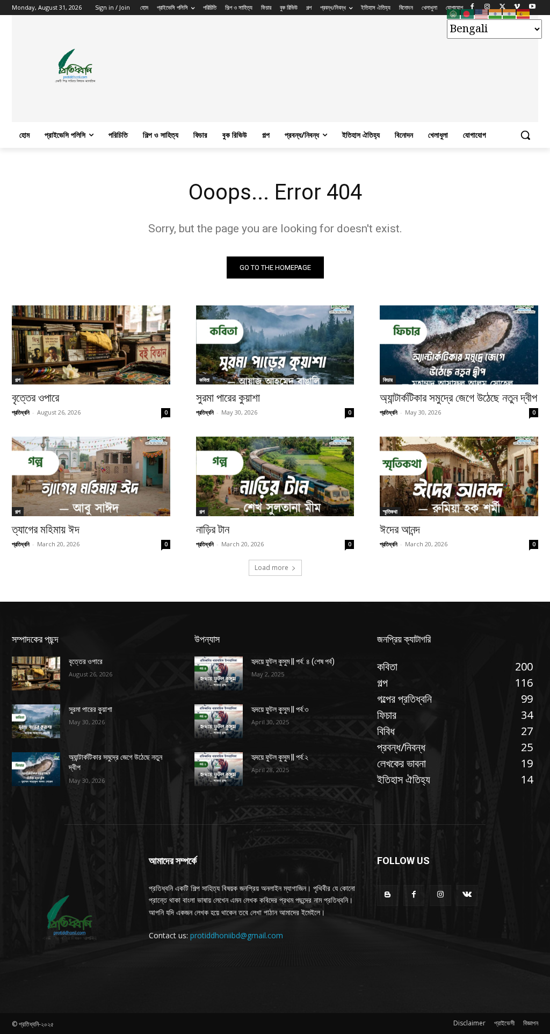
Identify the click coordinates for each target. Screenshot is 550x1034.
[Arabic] (454, 13)
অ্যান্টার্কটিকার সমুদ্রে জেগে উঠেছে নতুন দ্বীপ (458, 397)
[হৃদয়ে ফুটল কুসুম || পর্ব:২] (218, 769)
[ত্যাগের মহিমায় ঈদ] (91, 476)
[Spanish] (524, 13)
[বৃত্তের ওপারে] (91, 344)
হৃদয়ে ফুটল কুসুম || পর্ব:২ (279, 757)
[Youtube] (532, 8)
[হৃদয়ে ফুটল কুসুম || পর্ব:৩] (218, 721)
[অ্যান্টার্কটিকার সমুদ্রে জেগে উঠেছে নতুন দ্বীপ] (459, 344)
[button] (525, 135)
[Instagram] (440, 895)
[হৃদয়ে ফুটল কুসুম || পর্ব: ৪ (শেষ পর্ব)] (218, 673)
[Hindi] (496, 13)
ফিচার (388, 379)
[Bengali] (468, 13)
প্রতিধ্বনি (21, 412)
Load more (271, 567)
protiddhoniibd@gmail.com (236, 935)
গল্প (17, 379)
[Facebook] (413, 895)
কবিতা (204, 379)
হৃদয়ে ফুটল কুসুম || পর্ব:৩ (279, 709)
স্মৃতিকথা (390, 511)
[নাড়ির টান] (275, 476)
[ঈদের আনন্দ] (459, 476)
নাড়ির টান (212, 529)
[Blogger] (387, 895)
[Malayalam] (510, 13)
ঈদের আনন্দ (400, 529)
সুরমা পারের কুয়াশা (228, 397)
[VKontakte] (467, 895)
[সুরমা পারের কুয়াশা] (275, 344)
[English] (482, 13)
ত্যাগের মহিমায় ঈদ (45, 529)
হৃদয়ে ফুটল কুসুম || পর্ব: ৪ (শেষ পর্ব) (293, 661)
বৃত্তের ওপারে (35, 397)
